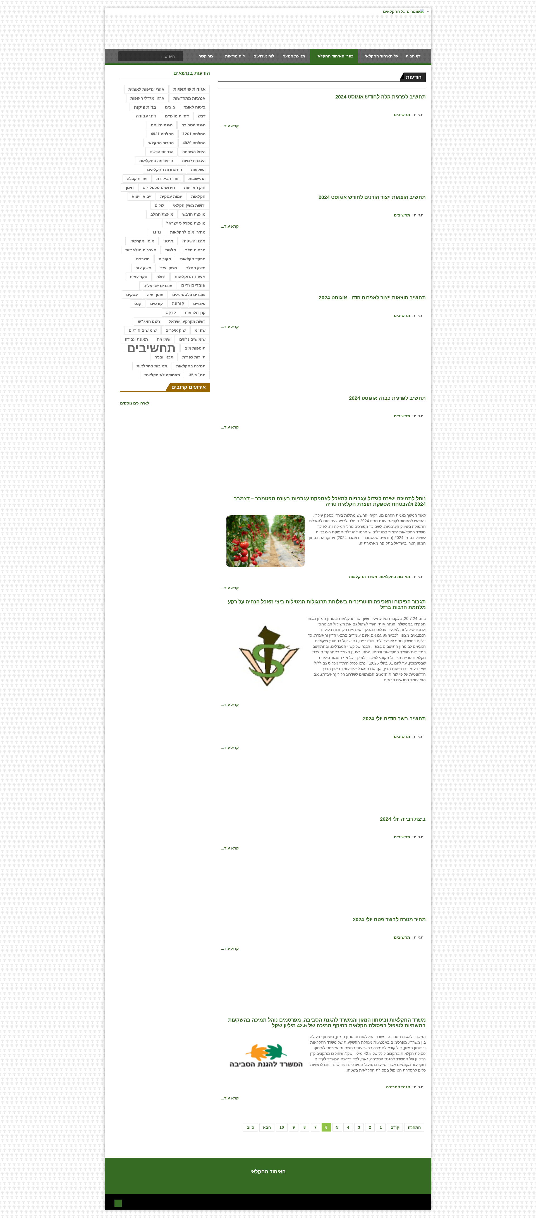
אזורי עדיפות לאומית (146, 89)
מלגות (170, 250)
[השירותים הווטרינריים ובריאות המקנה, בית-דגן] (265, 655)
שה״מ (200, 330)
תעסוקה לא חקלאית (162, 375)
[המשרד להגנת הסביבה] (265, 1057)
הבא (267, 1127)
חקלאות (198, 196)
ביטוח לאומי (194, 107)
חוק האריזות (194, 187)
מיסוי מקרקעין (142, 241)
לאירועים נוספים (134, 403)
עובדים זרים (193, 285)
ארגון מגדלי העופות (147, 98)
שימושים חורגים (143, 330)
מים (157, 232)
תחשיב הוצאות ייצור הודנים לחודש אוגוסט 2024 (372, 197)
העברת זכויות (193, 160)
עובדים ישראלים (157, 285)
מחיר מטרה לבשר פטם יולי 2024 (389, 919)
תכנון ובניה (163, 357)
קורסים (156, 303)
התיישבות (196, 178)
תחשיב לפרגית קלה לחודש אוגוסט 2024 (380, 97)
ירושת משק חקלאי (189, 205)
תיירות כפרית (193, 357)
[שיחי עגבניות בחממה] (265, 541)
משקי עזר (168, 268)
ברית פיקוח (145, 107)
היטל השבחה (193, 152)
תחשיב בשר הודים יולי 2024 (394, 718)
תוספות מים (195, 348)
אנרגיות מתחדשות (189, 98)
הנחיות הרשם (161, 152)
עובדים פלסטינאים (188, 294)
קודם (395, 1127)
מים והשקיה (193, 241)
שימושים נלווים (192, 339)
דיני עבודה (146, 116)
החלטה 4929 (194, 143)
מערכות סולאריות (140, 250)
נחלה (161, 277)
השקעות (198, 169)
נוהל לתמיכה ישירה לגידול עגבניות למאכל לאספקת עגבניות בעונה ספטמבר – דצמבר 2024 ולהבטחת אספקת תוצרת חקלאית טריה (330, 501)
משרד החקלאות (363, 576)
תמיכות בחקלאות (394, 576)
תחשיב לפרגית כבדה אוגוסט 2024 (387, 398)
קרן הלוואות (195, 312)
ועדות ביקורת (168, 178)
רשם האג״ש (149, 321)
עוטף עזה (155, 294)
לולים (159, 205)
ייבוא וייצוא (141, 196)
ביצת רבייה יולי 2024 (403, 819)
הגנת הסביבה (398, 1087)
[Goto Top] (118, 1202)
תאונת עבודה (136, 339)
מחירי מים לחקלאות (187, 232)
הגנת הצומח (162, 125)
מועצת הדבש (193, 214)
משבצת (143, 259)
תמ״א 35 (197, 375)
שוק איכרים (176, 330)
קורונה (178, 303)
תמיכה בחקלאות (190, 366)
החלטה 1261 (194, 134)
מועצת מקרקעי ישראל (185, 223)
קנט (137, 303)
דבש (201, 116)
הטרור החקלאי (161, 143)
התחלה (414, 1127)
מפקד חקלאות (192, 259)
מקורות (165, 259)
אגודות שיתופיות (189, 89)
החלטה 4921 (162, 134)
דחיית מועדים (177, 116)
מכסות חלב (195, 250)
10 (281, 1127)
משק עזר (143, 268)
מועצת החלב (161, 214)
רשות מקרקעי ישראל (187, 321)
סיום (250, 1127)
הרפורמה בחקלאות (156, 160)
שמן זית (163, 339)
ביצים (170, 107)
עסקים (132, 294)
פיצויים (199, 303)
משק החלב (195, 268)
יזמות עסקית (171, 196)
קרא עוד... (230, 126)
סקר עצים (138, 277)
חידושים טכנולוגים (159, 187)
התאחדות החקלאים (164, 169)
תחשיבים (402, 114)
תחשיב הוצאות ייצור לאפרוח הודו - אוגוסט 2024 (372, 297)
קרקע (171, 312)
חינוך (129, 187)
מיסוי (168, 241)
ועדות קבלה (137, 178)
